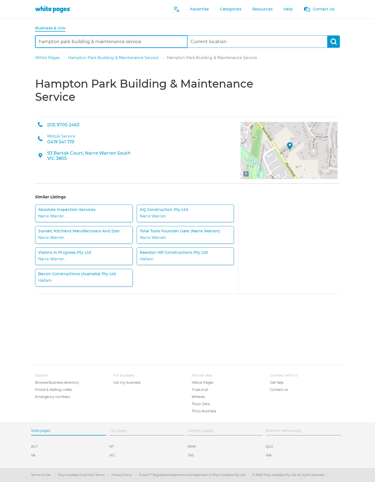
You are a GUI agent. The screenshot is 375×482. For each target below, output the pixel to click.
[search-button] (333, 42)
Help (288, 9)
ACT (34, 446)
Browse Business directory (57, 382)
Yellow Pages (202, 382)
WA (269, 455)
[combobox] (111, 42)
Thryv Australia (204, 411)
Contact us (279, 390)
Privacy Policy (122, 475)
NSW (192, 446)
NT (111, 446)
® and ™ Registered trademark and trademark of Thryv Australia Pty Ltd (192, 475)
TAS (191, 455)
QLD (269, 446)
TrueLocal (200, 390)
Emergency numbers (52, 397)
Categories (230, 9)
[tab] (52, 28)
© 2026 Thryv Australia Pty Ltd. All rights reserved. (288, 475)
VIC (112, 455)
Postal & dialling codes (53, 390)
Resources (262, 9)
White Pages (48, 57)
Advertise (199, 9)
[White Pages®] (53, 9)
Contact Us (323, 9)
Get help (277, 382)
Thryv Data (201, 404)
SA (33, 455)
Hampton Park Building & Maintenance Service (113, 57)
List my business (127, 382)
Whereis (198, 397)
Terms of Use (41, 475)
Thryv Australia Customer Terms (81, 475)
